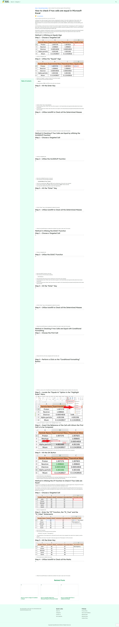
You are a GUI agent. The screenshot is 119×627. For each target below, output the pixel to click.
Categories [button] (17, 1)
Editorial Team (85, 614)
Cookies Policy (85, 618)
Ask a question (59, 616)
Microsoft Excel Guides (43, 8)
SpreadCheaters (40, 16)
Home (36, 8)
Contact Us (58, 614)
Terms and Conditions (86, 612)
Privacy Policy (84, 610)
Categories (58, 612)
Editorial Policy (85, 616)
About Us (12, 1)
